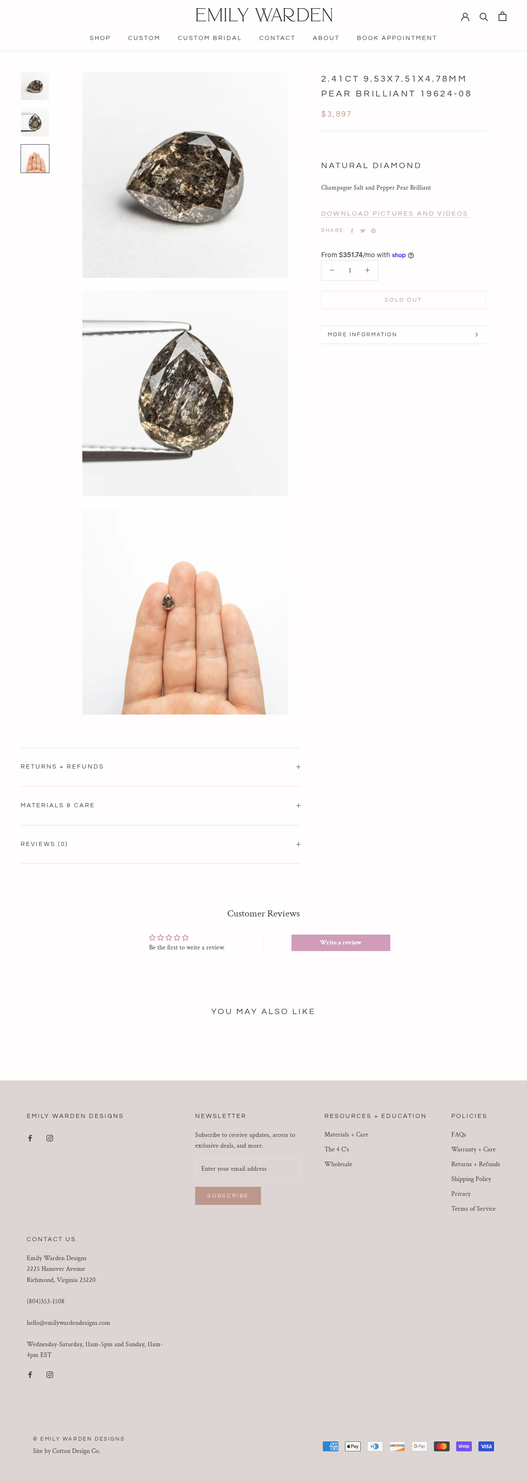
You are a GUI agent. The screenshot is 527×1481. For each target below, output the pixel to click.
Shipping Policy (471, 1179)
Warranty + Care (473, 1149)
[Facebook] (352, 230)
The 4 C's (336, 1149)
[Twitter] (362, 230)
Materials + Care (346, 1134)
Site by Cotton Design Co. (66, 1451)
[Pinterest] (373, 230)
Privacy (461, 1194)
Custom (144, 38)
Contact (277, 38)
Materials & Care (58, 805)
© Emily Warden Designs (79, 1439)
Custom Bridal (210, 38)
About (326, 38)
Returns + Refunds (62, 767)
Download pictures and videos (395, 213)
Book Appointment (397, 38)
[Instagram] (50, 1137)
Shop (100, 38)
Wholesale (338, 1164)
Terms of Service (473, 1208)
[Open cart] (502, 16)
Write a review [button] (341, 942)
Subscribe (228, 1196)
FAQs (458, 1134)
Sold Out (403, 300)
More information (363, 334)
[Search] (484, 16)
